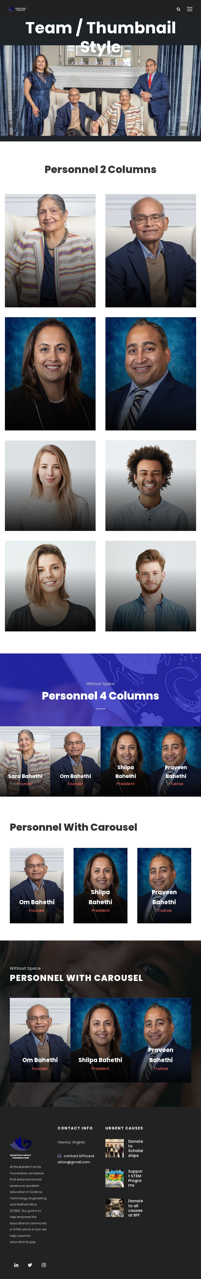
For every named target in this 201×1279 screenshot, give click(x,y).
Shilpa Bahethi (50, 407)
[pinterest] (58, 517)
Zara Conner (50, 601)
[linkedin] (46, 517)
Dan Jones (151, 601)
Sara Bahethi (50, 284)
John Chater (151, 500)
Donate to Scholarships (135, 1148)
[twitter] (71, 517)
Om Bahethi (151, 284)
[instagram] (44, 1265)
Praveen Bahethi (151, 407)
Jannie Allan (50, 500)
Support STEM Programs (135, 1178)
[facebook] (33, 517)
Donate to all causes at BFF (135, 1208)
